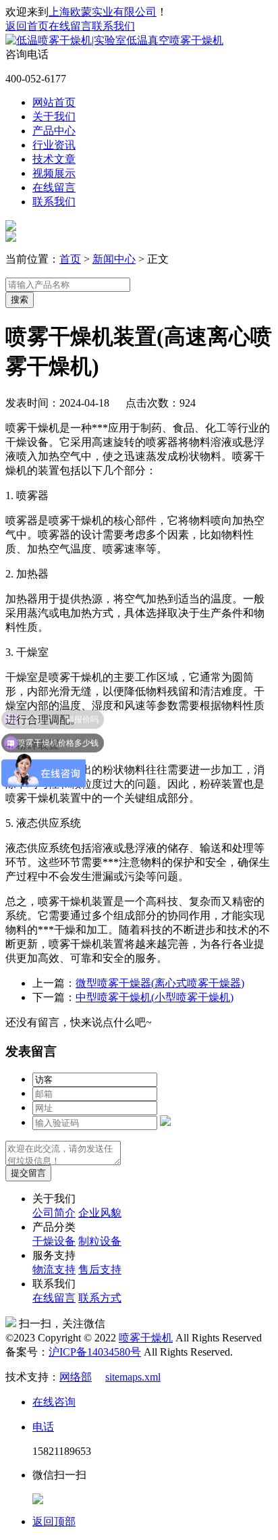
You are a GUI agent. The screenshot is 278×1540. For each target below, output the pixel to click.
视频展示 (54, 173)
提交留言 (28, 1173)
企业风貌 (99, 1212)
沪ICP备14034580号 (95, 1352)
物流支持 (54, 1269)
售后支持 (99, 1269)
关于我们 (54, 116)
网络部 (75, 1377)
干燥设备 (54, 1241)
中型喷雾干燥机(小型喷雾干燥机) (154, 997)
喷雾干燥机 (146, 1337)
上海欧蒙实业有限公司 (103, 12)
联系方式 (99, 1298)
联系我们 (113, 26)
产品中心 (54, 130)
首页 (70, 259)
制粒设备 (99, 1241)
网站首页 (54, 102)
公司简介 (54, 1212)
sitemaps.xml (133, 1377)
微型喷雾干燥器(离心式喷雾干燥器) (160, 983)
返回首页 (27, 26)
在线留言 (70, 26)
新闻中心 (114, 259)
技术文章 (54, 159)
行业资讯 (54, 145)
